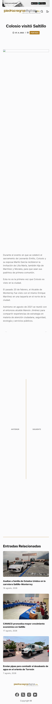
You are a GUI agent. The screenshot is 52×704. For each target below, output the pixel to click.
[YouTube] (35, 695)
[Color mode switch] (36, 11)
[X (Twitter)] (23, 695)
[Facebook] (17, 695)
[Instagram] (29, 695)
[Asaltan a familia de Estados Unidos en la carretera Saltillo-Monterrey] (26, 564)
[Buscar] (42, 11)
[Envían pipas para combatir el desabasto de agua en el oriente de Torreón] (26, 649)
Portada (35, 33)
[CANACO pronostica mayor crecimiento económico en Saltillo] (26, 606)
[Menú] (47, 11)
